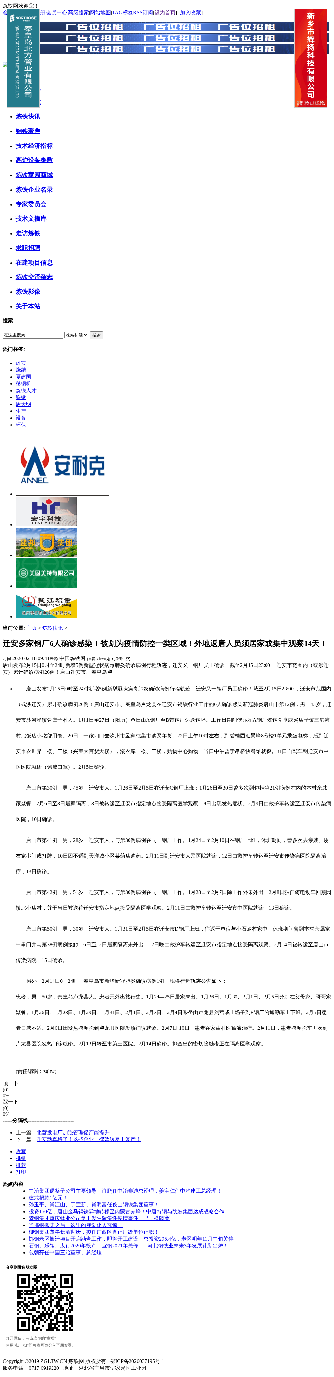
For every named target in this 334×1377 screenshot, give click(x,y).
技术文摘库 (31, 218)
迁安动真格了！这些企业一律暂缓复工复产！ (89, 1139)
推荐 (21, 1165)
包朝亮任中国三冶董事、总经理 (65, 1252)
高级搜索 (78, 12)
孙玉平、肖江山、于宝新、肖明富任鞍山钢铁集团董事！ (94, 1204)
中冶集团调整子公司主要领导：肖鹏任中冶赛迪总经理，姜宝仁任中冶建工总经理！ (125, 1191)
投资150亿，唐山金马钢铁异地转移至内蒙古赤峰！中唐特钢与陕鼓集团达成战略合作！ (129, 1211)
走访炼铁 (28, 233)
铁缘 (21, 397)
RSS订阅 (143, 12)
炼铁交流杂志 (34, 276)
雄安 (21, 363)
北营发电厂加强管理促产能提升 (73, 1132)
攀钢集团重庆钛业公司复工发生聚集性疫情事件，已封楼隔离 (99, 1218)
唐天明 (23, 404)
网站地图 (100, 12)
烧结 (21, 370)
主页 (31, 628)
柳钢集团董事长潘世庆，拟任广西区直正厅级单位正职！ (94, 1232)
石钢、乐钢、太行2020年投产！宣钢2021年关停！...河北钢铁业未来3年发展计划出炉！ (128, 1245)
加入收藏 (190, 12)
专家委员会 (31, 204)
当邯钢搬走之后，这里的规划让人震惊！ (76, 1225)
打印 (21, 1172)
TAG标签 (122, 12)
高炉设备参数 (34, 160)
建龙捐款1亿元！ (48, 1197)
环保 (21, 424)
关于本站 (28, 306)
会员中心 (56, 12)
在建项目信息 (34, 262)
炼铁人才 (26, 390)
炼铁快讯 (28, 116)
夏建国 (23, 376)
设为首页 (165, 12)
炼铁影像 (28, 291)
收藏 (21, 1151)
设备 (21, 418)
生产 (21, 411)
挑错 (21, 1158)
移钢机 (23, 383)
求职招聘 (28, 247)
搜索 (96, 335)
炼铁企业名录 (34, 189)
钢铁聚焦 (28, 131)
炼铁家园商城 (34, 174)
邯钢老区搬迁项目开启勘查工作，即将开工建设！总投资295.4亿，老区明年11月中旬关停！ (134, 1239)
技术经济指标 (34, 145)
